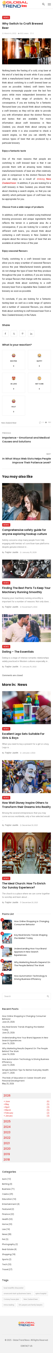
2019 (7, 1154)
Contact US (26, 1346)
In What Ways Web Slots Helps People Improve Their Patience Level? (26, 460)
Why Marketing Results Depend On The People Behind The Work (32, 964)
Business (6, 1189)
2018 (7, 1160)
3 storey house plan (11, 1299)
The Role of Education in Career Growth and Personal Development (24, 1079)
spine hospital (40, 1294)
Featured (6, 1209)
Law (4, 1229)
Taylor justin (11, 552)
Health (5, 1219)
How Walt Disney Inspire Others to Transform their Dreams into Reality (26, 805)
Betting (5, 1184)
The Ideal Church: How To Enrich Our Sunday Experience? (24, 886)
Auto (4, 1179)
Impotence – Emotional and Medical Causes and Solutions (26, 439)
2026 (7, 1096)
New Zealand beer (8, 423)
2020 (7, 1149)
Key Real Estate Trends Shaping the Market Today (30, 936)
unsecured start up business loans (17, 1294)
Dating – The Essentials (18, 652)
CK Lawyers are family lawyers (30, 1305)
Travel (5, 1269)
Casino (5, 1194)
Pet (3, 1239)
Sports (5, 1259)
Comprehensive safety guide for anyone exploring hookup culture (24, 532)
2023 (7, 1132)
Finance (6, 1214)
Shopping (6, 1254)
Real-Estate (8, 1249)
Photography (8, 1244)
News (6, 17)
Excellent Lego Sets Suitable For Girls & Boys (23, 736)
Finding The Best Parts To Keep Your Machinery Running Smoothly (26, 590)
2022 (7, 1138)
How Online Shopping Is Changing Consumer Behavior (31, 923)
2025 (7, 1121)
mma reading (9, 1305)
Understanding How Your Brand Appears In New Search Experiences (30, 952)
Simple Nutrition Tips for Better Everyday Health (25, 1070)
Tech (4, 1264)
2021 (7, 1143)
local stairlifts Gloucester (13, 1288)
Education (7, 1199)
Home (5, 1224)
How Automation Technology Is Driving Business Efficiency (30, 977)
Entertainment (9, 1204)
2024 (7, 1127)
